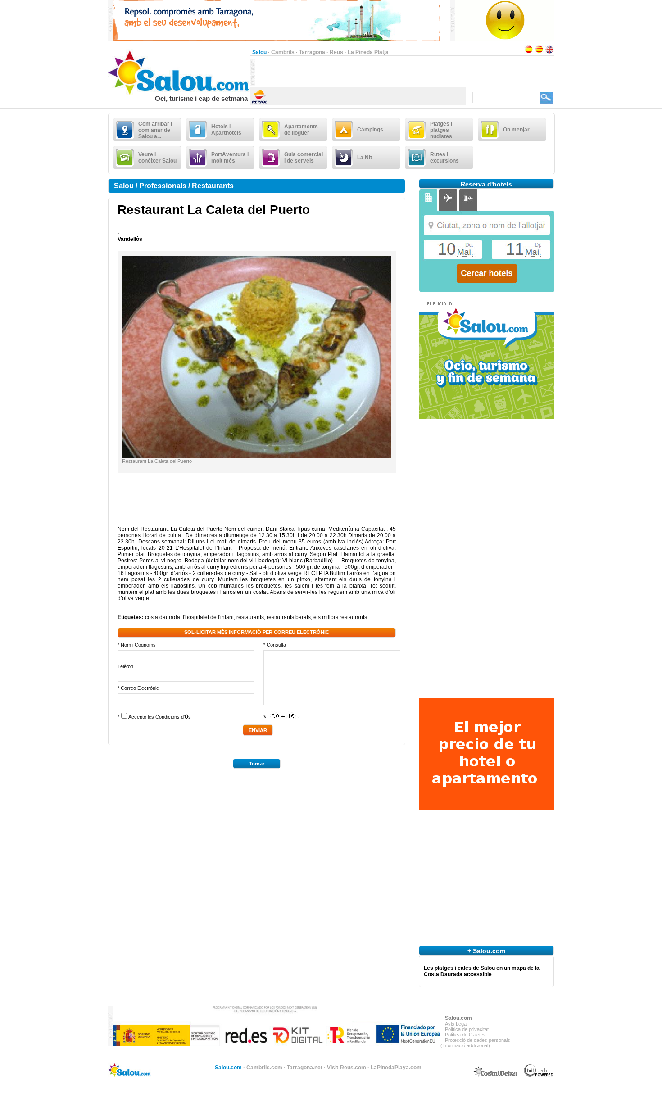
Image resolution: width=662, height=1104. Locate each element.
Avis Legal (456, 1024)
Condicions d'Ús (173, 716)
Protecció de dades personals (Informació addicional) (475, 1042)
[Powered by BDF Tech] (539, 1075)
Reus (336, 52)
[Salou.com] (179, 93)
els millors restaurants (340, 617)
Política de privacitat (467, 1029)
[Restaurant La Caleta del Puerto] (256, 456)
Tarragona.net (304, 1067)
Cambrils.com (264, 1067)
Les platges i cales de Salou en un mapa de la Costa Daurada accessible (482, 971)
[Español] (528, 52)
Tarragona (312, 52)
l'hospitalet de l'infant (208, 617)
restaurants (250, 617)
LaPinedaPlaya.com (396, 1067)
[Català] (539, 52)
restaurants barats (289, 617)
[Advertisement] (360, 72)
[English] (549, 52)
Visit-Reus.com (346, 1067)
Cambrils (283, 52)
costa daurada (162, 617)
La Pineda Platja (368, 52)
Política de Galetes (465, 1034)
